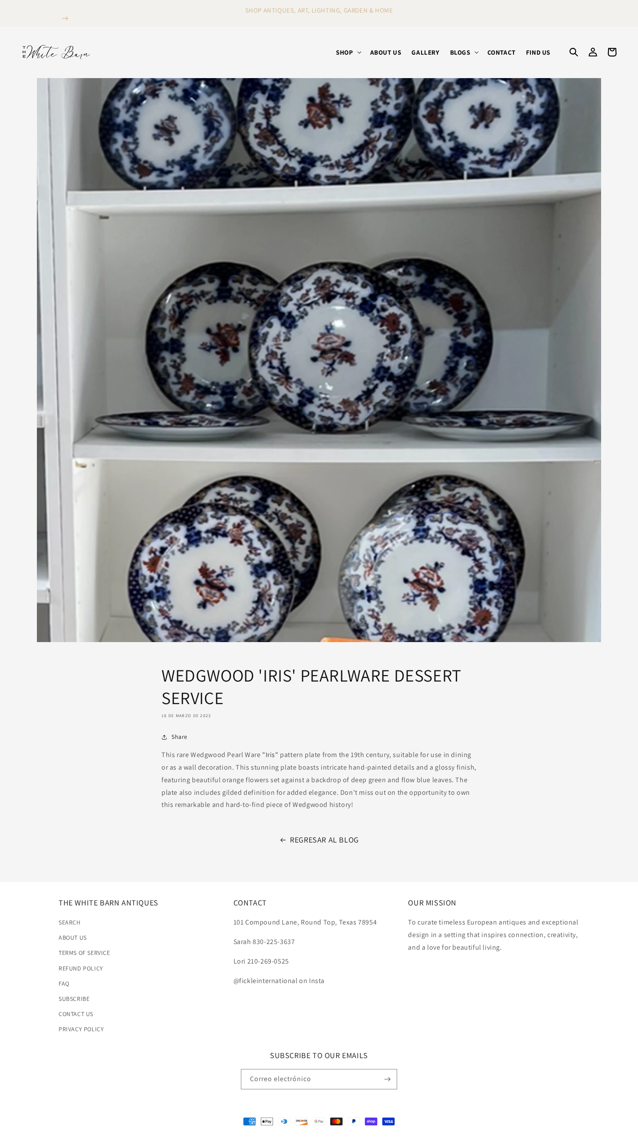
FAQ (64, 983)
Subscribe (74, 999)
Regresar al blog (324, 840)
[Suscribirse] (387, 1079)
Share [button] (179, 737)
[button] (348, 52)
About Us (73, 937)
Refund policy (81, 968)
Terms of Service (84, 953)
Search (70, 922)
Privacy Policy (81, 1029)
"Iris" (270, 754)
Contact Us (76, 1014)
